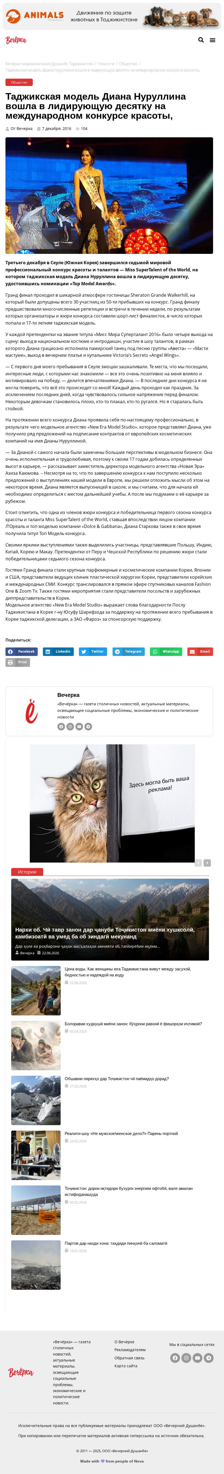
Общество (128, 64)
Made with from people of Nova (112, 1461)
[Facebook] (61, 726)
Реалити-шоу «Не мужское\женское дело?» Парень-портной (121, 1133)
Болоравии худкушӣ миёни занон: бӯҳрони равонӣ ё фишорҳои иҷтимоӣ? (133, 1023)
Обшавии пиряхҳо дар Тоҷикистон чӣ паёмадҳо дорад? (117, 1078)
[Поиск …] (201, 40)
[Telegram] (88, 726)
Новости (106, 64)
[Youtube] (79, 726)
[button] (212, 39)
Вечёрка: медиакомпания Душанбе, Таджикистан (49, 64)
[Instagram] (70, 726)
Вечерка (68, 695)
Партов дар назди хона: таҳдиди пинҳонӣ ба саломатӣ (116, 1243)
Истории (27, 872)
